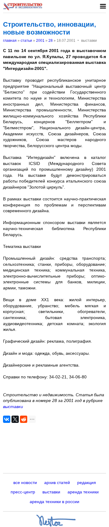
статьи (26, 40)
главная (10, 40)
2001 (40, 40)
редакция (86, 482)
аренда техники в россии (54, 501)
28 (50, 40)
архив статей (57, 482)
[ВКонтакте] (6, 419)
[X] (15, 419)
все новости (25, 482)
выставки (13, 406)
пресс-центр (23, 491)
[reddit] (23, 419)
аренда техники (83, 491)
